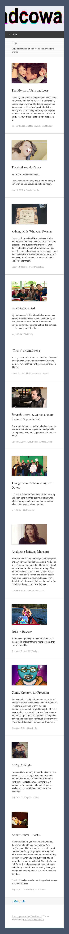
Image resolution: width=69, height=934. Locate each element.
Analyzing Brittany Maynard (30, 551)
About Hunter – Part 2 (26, 835)
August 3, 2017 (18, 334)
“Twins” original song (26, 350)
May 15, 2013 (17, 889)
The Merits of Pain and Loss (30, 90)
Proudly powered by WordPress (26, 916)
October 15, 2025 (19, 125)
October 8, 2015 (19, 441)
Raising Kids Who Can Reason (32, 231)
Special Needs (45, 125)
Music (31, 373)
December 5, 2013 (20, 728)
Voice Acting (46, 441)
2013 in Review (22, 631)
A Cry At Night (22, 765)
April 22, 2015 (18, 510)
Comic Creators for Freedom (30, 692)
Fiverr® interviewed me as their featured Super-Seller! (32, 416)
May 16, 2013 (17, 797)
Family (30, 266)
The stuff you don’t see (26, 167)
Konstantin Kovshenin (33, 919)
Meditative (33, 125)
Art (31, 728)
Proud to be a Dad (23, 308)
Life (29, 441)
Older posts (18, 901)
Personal (36, 441)
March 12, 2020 (18, 266)
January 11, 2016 (19, 373)
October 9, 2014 (19, 590)
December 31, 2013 (20, 651)
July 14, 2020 (17, 190)
